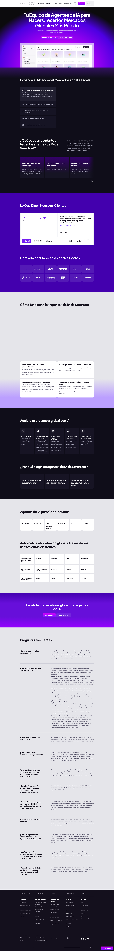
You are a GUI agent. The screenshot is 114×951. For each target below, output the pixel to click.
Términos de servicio (40, 937)
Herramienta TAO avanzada (26, 913)
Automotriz (68, 926)
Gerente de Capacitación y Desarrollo (41, 903)
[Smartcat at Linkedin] (83, 939)
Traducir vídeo (53, 912)
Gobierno (37, 916)
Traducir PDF (53, 915)
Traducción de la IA (24, 902)
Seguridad (37, 935)
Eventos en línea (84, 905)
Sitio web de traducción (25, 908)
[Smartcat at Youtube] (88, 939)
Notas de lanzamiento (86, 918)
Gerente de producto (40, 913)
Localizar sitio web (54, 917)
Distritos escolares (39, 919)
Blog (82, 902)
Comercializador (39, 906)
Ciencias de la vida (70, 916)
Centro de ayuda (84, 910)
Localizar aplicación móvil (56, 920)
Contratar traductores (55, 906)
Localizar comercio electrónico (54, 924)
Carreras (68, 908)
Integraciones (23, 916)
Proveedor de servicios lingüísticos (40, 922)
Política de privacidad (25, 937)
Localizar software (54, 909)
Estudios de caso (85, 908)
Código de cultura (70, 905)
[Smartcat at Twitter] (85, 939)
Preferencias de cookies (25, 935)
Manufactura (68, 923)
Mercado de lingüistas (25, 905)
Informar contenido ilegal (41, 940)
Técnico (67, 929)
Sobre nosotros (69, 902)
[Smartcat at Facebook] (81, 939)
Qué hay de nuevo (85, 916)
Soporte (83, 913)
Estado (21, 940)
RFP (66, 910)
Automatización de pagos (25, 910)
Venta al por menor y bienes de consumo (72, 920)
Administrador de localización (39, 910)
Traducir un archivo (54, 904)
